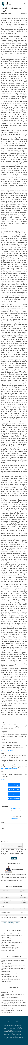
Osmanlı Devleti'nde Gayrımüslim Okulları (12, 935)
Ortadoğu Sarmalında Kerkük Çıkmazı (11, 979)
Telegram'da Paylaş (14, 798)
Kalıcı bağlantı (14, 818)
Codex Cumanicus (6, 940)
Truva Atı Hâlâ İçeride (7, 1012)
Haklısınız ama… (4, 894)
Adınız (3, 822)
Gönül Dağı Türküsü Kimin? (8, 950)
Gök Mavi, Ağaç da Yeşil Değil (7, 915)
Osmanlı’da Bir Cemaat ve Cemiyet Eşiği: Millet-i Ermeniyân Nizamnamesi (13, 1003)
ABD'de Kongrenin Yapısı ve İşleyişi (10, 947)
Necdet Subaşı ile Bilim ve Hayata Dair (11, 978)
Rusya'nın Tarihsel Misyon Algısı (9, 976)
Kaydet (14, 858)
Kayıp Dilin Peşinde (6, 963)
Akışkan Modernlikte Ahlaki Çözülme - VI (12, 1010)
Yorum (3, 828)
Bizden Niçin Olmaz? (5, 912)
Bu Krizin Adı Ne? (4, 890)
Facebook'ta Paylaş (14, 785)
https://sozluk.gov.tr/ (7, 750)
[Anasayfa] (6, 3)
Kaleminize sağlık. (17, 808)
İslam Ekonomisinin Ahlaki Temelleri (10, 939)
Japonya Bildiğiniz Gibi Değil (8, 945)
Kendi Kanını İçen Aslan (6, 900)
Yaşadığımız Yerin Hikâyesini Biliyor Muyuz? (12, 1000)
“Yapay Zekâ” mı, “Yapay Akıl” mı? (10, 997)
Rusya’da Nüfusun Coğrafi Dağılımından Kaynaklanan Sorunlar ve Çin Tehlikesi (11, 943)
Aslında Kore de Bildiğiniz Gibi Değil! (10, 934)
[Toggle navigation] (24, 4)
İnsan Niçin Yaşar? (5, 897)
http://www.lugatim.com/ (9, 769)
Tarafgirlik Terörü (5, 902)
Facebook (11, 1022)
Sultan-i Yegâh (5, 937)
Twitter (18, 1022)
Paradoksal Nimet (6, 971)
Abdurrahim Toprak (6, 13)
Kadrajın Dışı (5, 999)
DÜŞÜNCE (3, 779)
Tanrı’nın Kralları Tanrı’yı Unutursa (10, 1008)
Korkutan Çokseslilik (6, 981)
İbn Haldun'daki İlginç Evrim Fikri (9, 949)
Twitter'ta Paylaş (14, 789)
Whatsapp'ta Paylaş (14, 794)
